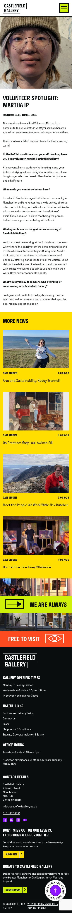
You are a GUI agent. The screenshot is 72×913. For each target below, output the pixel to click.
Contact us (9, 718)
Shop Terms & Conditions (17, 729)
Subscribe (11, 854)
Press (6, 724)
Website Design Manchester (43, 904)
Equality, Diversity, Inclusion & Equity (23, 734)
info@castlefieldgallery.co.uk (20, 806)
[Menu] (64, 8)
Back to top (55, 890)
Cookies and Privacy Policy (18, 713)
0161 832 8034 (11, 813)
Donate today (13, 890)
